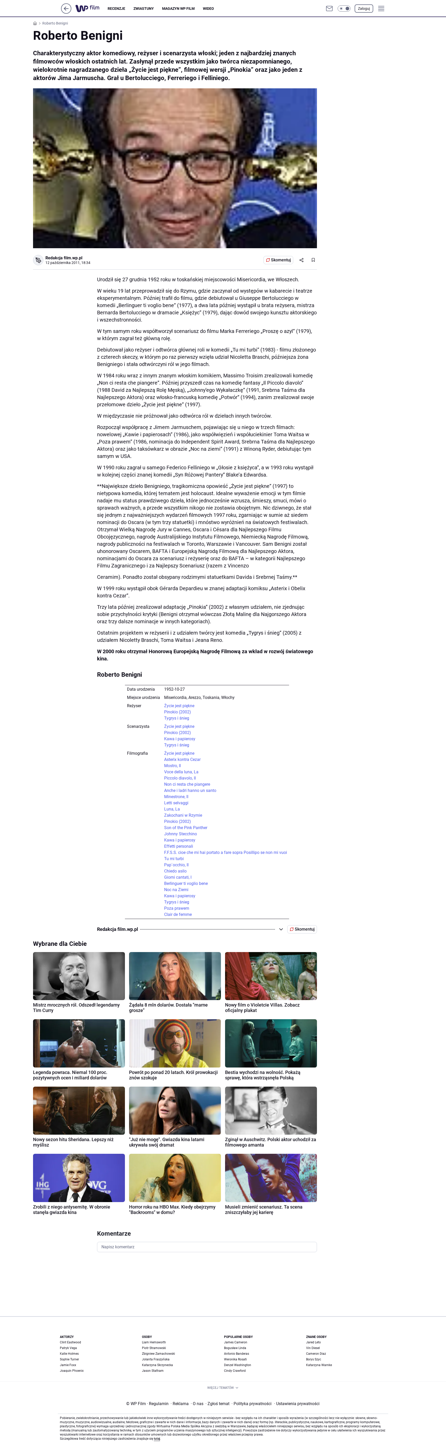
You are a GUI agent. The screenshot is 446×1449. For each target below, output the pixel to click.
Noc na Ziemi (176, 889)
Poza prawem (176, 908)
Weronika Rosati (235, 1359)
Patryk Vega (68, 1348)
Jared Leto (313, 1342)
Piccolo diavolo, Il (180, 778)
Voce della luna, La (181, 771)
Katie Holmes (69, 1353)
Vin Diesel (313, 1348)
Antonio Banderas (236, 1353)
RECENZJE (116, 8)
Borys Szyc (313, 1359)
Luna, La (172, 809)
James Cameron (235, 1342)
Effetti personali (178, 846)
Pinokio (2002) (177, 712)
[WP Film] (91, 8)
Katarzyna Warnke (319, 1365)
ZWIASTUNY (143, 8)
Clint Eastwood (70, 1342)
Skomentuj (281, 260)
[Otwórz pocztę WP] (329, 8)
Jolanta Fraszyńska (156, 1359)
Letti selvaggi (176, 802)
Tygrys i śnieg (176, 718)
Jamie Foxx (68, 1365)
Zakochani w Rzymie (183, 815)
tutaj (157, 1438)
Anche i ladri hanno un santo (190, 790)
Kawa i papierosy (179, 738)
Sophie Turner (69, 1359)
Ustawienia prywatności (297, 1403)
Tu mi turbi (174, 858)
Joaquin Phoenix (72, 1371)
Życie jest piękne (179, 705)
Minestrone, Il (176, 796)
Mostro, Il (172, 765)
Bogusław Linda (235, 1348)
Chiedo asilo (175, 871)
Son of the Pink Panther (185, 827)
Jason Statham (153, 1371)
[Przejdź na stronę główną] (66, 12)
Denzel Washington (237, 1365)
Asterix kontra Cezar (182, 759)
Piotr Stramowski (154, 1348)
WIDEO (208, 8)
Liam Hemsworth (154, 1342)
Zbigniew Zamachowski (158, 1353)
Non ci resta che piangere (187, 784)
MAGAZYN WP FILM (178, 8)
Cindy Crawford (235, 1371)
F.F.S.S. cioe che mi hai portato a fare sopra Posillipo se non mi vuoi (225, 852)
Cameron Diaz (316, 1353)
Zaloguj (364, 8)
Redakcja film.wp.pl (63, 257)
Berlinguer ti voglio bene (186, 883)
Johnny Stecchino (180, 833)
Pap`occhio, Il (176, 864)
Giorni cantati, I (178, 877)
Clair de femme (178, 914)
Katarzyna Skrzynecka (157, 1365)
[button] (344, 8)
